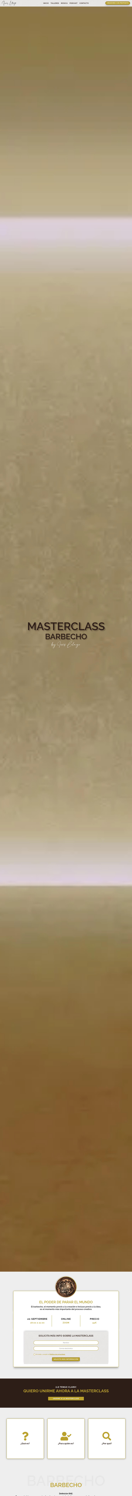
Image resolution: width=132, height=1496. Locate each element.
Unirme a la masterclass (66, 1398)
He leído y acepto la (50, 1354)
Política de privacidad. (57, 1354)
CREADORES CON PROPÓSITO (118, 3)
